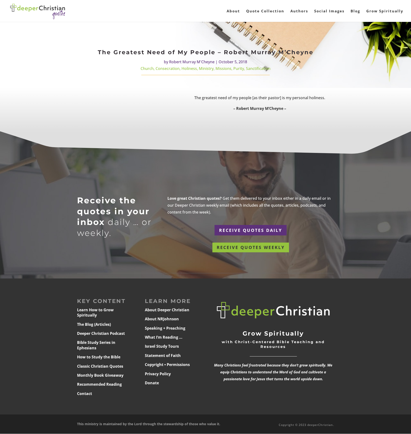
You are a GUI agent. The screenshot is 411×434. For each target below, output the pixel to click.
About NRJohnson (162, 319)
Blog (355, 11)
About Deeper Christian (167, 309)
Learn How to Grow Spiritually (95, 312)
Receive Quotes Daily (250, 230)
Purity (238, 68)
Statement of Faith (163, 355)
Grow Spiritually (384, 11)
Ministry (206, 68)
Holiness (189, 68)
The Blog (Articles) (94, 324)
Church (147, 68)
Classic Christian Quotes (100, 366)
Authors (299, 11)
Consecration (168, 68)
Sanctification (258, 68)
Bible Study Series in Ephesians (96, 345)
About (233, 11)
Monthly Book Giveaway (100, 375)
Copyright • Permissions (167, 364)
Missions (223, 68)
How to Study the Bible (98, 357)
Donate (152, 382)
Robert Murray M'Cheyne (192, 61)
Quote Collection (265, 11)
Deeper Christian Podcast (101, 333)
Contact (84, 393)
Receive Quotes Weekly (251, 247)
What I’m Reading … (163, 337)
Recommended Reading (99, 384)
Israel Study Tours (162, 346)
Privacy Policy (158, 373)
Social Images (329, 11)
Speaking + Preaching (165, 328)
